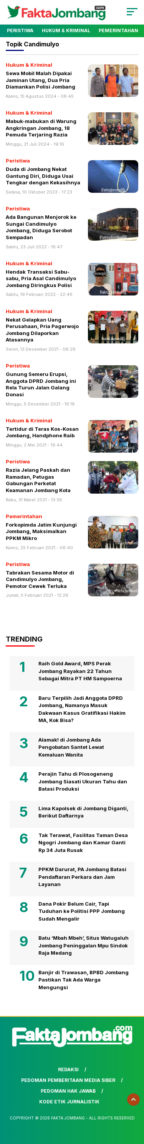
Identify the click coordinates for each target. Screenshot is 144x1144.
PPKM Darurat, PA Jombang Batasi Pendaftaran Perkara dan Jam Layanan (82, 876)
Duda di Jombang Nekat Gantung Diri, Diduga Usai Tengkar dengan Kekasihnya (43, 175)
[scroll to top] (133, 1099)
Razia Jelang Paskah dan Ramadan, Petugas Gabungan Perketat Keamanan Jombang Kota (38, 480)
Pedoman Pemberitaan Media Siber (68, 1080)
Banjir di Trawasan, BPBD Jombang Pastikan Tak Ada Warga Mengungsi (83, 979)
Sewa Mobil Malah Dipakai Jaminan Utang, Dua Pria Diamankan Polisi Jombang (40, 80)
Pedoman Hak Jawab (68, 1091)
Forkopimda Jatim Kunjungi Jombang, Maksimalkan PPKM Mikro (41, 531)
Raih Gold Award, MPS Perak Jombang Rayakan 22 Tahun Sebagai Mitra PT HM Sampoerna (80, 670)
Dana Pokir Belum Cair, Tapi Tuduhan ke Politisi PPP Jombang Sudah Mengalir (81, 911)
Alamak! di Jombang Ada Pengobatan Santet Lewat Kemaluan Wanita (71, 747)
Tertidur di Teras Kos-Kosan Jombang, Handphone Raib (42, 432)
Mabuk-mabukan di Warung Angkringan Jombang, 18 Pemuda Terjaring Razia (41, 128)
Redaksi (68, 1069)
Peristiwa (20, 30)
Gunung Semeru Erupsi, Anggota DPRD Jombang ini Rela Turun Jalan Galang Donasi (41, 384)
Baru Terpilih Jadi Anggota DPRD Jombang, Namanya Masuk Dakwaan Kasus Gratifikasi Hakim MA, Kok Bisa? (82, 709)
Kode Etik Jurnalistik (69, 1102)
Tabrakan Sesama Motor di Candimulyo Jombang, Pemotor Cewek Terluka (40, 579)
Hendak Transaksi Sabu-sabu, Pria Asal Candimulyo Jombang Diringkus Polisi (41, 278)
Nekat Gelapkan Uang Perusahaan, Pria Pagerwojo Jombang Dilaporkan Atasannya (42, 330)
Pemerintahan (118, 30)
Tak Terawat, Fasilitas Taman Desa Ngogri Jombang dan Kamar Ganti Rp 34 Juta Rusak (83, 842)
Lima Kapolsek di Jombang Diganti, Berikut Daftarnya (83, 812)
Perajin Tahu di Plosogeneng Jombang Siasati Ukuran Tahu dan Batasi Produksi (82, 781)
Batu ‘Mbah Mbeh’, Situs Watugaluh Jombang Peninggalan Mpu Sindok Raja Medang (83, 945)
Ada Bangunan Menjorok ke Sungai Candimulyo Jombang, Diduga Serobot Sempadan (41, 227)
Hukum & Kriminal (66, 30)
